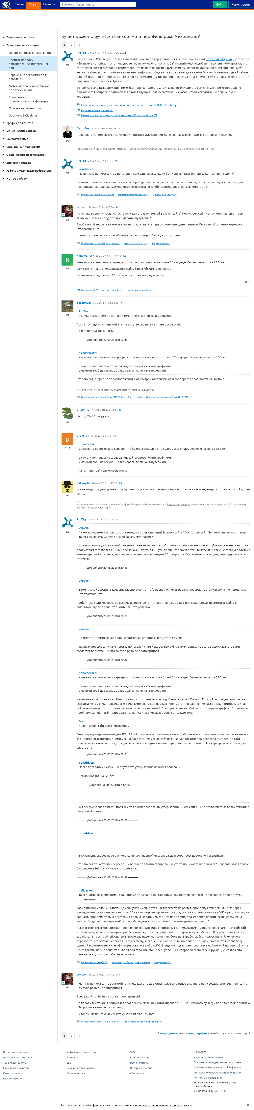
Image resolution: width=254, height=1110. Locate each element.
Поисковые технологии (25, 108)
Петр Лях (83, 128)
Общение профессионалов (25, 155)
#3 (117, 207)
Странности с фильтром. (97, 110)
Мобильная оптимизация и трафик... (100, 243)
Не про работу (16, 178)
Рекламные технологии (81, 1068)
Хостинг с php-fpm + (112, 290)
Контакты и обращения (208, 1077)
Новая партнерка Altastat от (141, 290)
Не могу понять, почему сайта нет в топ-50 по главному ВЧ (119, 115)
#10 (118, 975)
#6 (120, 410)
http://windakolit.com (201, 148)
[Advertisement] (127, 20)
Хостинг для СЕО (89, 290)
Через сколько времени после (133, 194)
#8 (120, 483)
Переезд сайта (134, 397)
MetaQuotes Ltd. (217, 1091)
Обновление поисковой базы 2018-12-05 (102, 397)
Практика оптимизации (22, 45)
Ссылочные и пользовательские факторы (28, 99)
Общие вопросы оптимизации (30, 53)
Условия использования (208, 1057)
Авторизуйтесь (168, 1033)
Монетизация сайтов (21, 131)
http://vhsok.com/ (91, 389)
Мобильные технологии (81, 1052)
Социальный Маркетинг (23, 147)
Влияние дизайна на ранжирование (131, 962)
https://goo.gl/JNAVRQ (143, 389)
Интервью (73, 1057)
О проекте (200, 1052)
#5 (121, 303)
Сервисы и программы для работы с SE (27, 77)
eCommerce (137, 1073)
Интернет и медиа (141, 1068)
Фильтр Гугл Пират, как (136, 243)
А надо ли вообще (163, 962)
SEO (69, 1062)
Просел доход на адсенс (165, 194)
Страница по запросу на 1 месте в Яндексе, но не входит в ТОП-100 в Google (130, 105)
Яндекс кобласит (161, 243)
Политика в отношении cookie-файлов (217, 1067)
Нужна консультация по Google (97, 194)
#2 (116, 161)
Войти (220, 4)
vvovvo (82, 207)
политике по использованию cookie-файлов (163, 1105)
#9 (116, 519)
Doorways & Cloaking (23, 115)
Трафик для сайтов (19, 123)
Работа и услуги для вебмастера (29, 170)
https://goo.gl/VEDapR (178, 504)
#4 (124, 256)
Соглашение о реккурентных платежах (217, 1072)
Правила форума (13, 1078)
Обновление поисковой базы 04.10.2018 (167, 397)
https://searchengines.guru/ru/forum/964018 (139, 148)
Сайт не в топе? (113, 1021)
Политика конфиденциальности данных (218, 1062)
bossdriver (84, 303)
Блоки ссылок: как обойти (95, 962)
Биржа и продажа (18, 163)
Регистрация (241, 4)
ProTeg (81, 53)
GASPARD (83, 410)
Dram (80, 435)
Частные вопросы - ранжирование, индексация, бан (29, 64)
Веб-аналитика (76, 1073)
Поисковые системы (20, 37)
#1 (120, 128)
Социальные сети (140, 1057)
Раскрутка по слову (91, 1021)
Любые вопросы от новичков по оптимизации (29, 88)
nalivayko (83, 483)
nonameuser (85, 256)
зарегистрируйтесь (197, 1033)
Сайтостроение (17, 139)
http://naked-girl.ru (219, 59)
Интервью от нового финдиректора (144, 1021)
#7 (114, 435)
